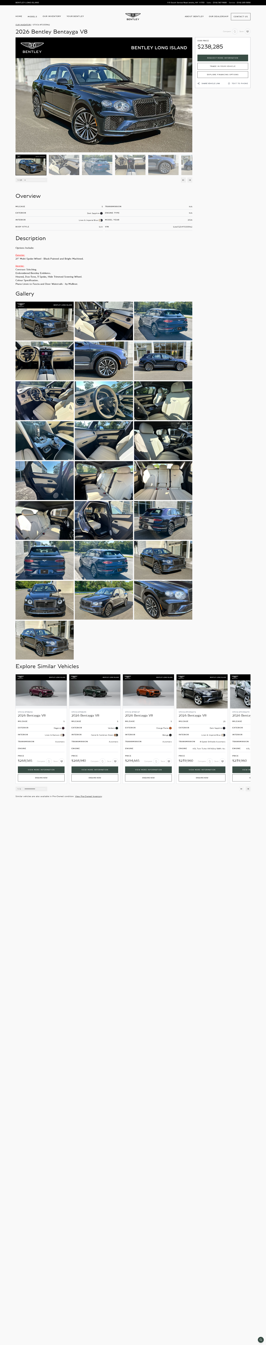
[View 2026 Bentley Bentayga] (41, 729)
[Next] (189, 180)
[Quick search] (261, 1340)
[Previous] (183, 180)
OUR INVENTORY (23, 25)
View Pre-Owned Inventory (88, 796)
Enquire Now (41, 778)
